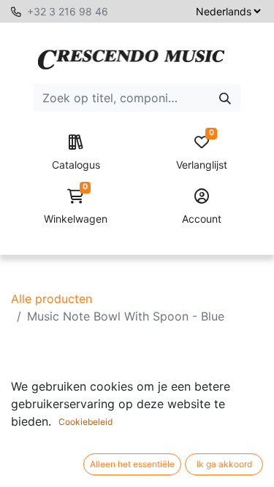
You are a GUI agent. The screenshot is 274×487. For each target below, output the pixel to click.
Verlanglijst (201, 153)
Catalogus (76, 164)
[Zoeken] (225, 98)
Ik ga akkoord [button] (224, 464)
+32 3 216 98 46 (67, 11)
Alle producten (51, 298)
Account (201, 218)
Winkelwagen (75, 207)
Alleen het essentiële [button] (132, 464)
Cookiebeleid (85, 421)
